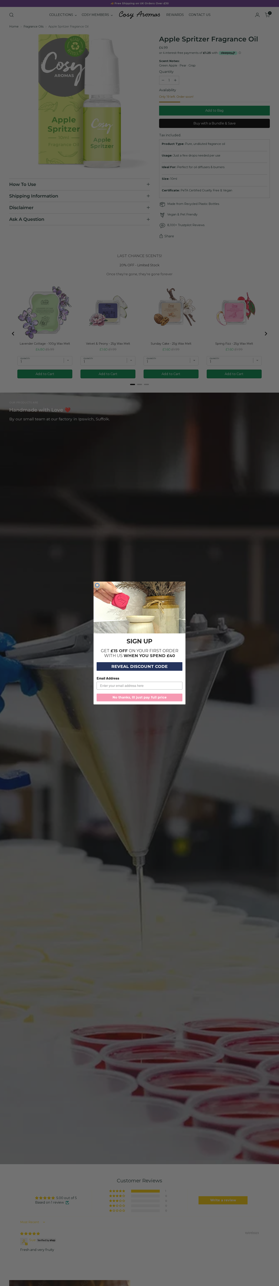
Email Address (108, 678)
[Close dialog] (97, 585)
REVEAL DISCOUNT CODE (139, 666)
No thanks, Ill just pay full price (140, 697)
